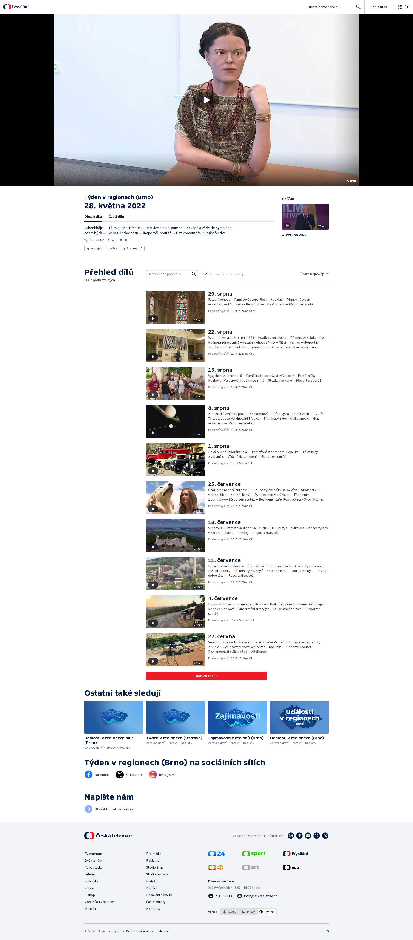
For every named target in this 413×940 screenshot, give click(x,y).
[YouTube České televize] (308, 835)
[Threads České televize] (325, 835)
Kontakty (153, 908)
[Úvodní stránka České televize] (108, 835)
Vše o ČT (90, 908)
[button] (206, 100)
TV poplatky (93, 867)
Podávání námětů (159, 895)
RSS (326, 931)
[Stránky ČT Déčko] (215, 869)
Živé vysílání (93, 860)
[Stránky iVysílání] (295, 855)
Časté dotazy (155, 902)
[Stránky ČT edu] (291, 869)
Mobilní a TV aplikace (99, 902)
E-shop (89, 895)
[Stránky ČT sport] (253, 855)
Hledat (358, 7)
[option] (229, 912)
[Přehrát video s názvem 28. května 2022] (206, 100)
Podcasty (91, 881)
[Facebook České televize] (299, 835)
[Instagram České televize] (290, 835)
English (116, 931)
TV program (93, 853)
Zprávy (113, 248)
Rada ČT (152, 881)
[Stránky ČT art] (250, 869)
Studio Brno (155, 867)
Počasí (89, 888)
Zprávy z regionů (132, 248)
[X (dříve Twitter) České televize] (316, 835)
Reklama (152, 860)
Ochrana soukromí (138, 931)
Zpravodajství (95, 248)
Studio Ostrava (157, 874)
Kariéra (151, 888)
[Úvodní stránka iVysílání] (19, 6)
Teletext (90, 874)
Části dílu (116, 216)
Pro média (153, 853)
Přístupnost (162, 931)
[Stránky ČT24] (216, 855)
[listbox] (248, 911)
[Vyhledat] (194, 274)
